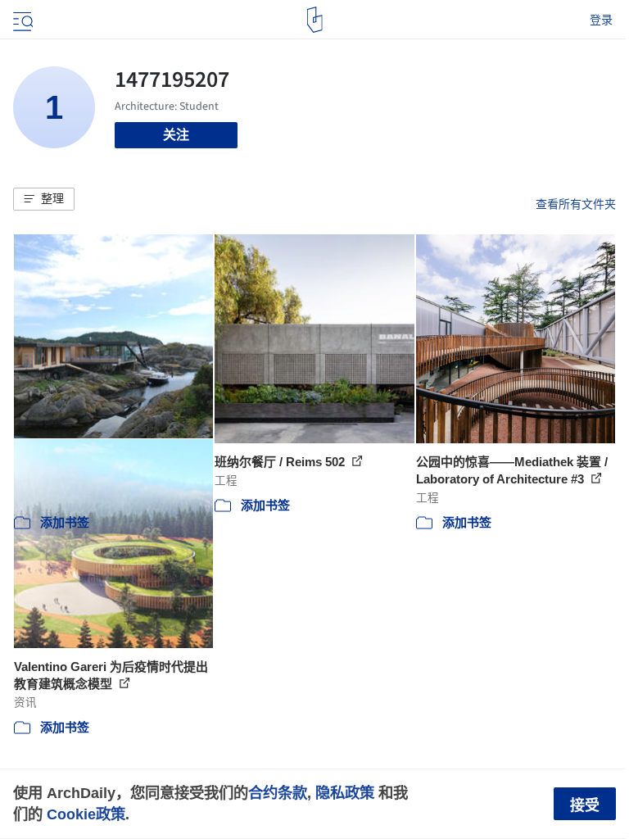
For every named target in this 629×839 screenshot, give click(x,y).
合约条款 (277, 792)
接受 (585, 805)
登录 (601, 19)
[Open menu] (21, 19)
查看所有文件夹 (576, 204)
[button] (44, 199)
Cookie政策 (86, 814)
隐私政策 (344, 792)
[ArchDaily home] (315, 20)
